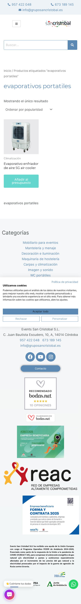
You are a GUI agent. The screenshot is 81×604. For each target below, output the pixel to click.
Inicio (7, 71)
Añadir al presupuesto (21, 181)
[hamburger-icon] (16, 23)
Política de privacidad (65, 281)
